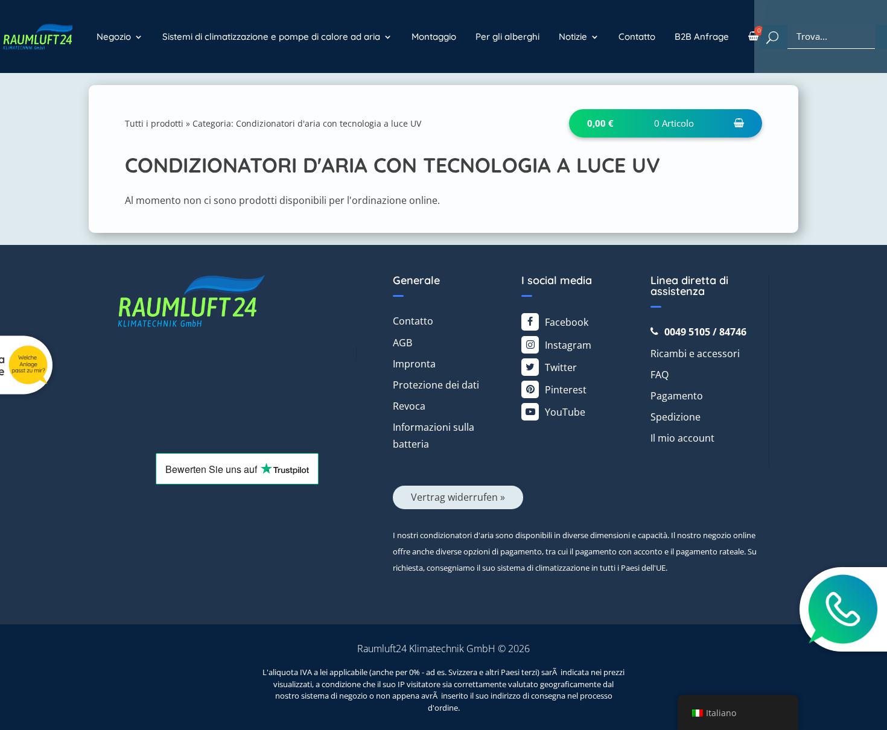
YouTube (565, 412)
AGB (402, 342)
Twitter (561, 367)
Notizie (573, 36)
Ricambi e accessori (695, 353)
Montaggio (434, 36)
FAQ (659, 374)
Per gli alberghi (507, 36)
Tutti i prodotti (154, 123)
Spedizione (675, 417)
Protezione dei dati (436, 385)
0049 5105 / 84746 (705, 331)
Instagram (568, 345)
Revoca (409, 406)
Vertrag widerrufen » (458, 497)
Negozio (114, 36)
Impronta (414, 363)
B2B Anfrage (702, 36)
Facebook (566, 322)
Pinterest (566, 389)
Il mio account (682, 438)
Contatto (636, 36)
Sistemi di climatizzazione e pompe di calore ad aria (271, 36)
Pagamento (676, 395)
